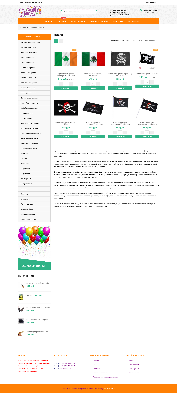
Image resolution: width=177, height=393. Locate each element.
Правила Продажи (100, 373)
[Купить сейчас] (56, 59)
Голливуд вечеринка (28, 93)
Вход (131, 361)
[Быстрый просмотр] (66, 59)
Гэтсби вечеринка (27, 63)
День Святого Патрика (29, 143)
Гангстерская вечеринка (30, 128)
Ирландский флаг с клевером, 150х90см (66, 75)
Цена (140, 41)
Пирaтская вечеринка (29, 98)
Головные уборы (27, 209)
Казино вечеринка (28, 68)
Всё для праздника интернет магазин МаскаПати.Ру (82, 389)
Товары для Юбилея (28, 219)
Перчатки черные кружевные (38, 307)
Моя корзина (134, 369)
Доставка (96, 369)
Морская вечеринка (28, 73)
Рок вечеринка (26, 118)
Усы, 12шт (30, 295)
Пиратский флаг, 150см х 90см (65, 123)
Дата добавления (151, 41)
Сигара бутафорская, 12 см (37, 332)
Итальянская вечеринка (30, 123)
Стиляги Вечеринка (28, 88)
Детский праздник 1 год (30, 42)
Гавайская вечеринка (29, 83)
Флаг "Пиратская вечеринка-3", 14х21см (120, 123)
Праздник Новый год (29, 52)
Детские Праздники (28, 47)
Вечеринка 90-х (27, 113)
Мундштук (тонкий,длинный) (37, 283)
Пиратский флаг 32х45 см (147, 74)
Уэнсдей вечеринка (28, 78)
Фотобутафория (27, 204)
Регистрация (134, 365)
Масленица (25, 164)
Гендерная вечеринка (29, 138)
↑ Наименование (128, 41)
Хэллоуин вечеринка (29, 148)
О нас (95, 365)
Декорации (25, 194)
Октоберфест (26, 179)
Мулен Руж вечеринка (29, 103)
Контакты (96, 361)
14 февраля (25, 169)
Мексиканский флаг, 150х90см (93, 75)
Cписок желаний (135, 373)
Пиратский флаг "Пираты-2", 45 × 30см (120, 75)
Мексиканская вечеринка (31, 133)
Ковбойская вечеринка (29, 108)
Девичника (25, 153)
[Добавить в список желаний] (75, 59)
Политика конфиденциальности (105, 377)
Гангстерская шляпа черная (37, 320)
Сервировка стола (28, 214)
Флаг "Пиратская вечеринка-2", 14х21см (93, 123)
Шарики (24, 189)
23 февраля (25, 174)
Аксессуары (25, 199)
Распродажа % (26, 184)
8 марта (24, 159)
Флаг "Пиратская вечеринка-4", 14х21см (147, 123)
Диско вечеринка (27, 58)
